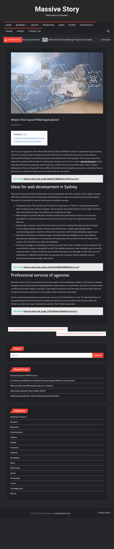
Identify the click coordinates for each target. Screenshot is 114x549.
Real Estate (15, 468)
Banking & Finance (18, 417)
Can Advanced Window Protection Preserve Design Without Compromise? (42, 380)
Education (14, 427)
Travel (9, 31)
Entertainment (16, 432)
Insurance (14, 447)
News (61, 25)
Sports (72, 25)
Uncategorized (16, 488)
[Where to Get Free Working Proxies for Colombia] (37, 39)
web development (88, 161)
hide (24, 134)
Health (35, 25)
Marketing (48, 25)
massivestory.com (62, 513)
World (20, 31)
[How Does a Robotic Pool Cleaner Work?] (90, 39)
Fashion (13, 437)
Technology (86, 25)
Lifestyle (14, 452)
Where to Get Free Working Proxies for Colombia (62, 40)
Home (9, 25)
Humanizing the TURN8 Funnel (23, 375)
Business (20, 25)
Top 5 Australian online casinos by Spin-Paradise (79, 334)
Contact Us (35, 31)
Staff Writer (15, 125)
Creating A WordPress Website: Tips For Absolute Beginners (39, 329)
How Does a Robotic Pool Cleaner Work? (28, 391)
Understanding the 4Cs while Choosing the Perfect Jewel (34, 396)
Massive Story (57, 9)
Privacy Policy (104, 512)
